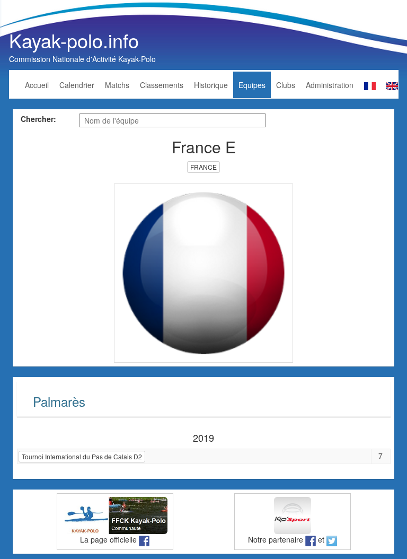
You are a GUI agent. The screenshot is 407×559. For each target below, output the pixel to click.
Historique (211, 85)
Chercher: (38, 118)
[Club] (203, 272)
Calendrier (76, 85)
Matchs (117, 85)
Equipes (252, 85)
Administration (329, 85)
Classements (161, 85)
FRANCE (203, 166)
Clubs (285, 85)
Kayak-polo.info (74, 40)
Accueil (37, 85)
